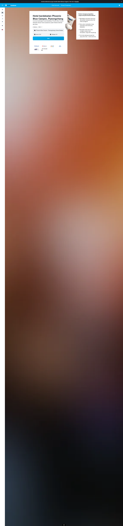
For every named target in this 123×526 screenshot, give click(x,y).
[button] (121, 1)
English (77, 1)
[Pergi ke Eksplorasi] (2, 21)
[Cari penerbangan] (2, 9)
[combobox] (37, 27)
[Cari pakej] (2, 18)
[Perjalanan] (2, 25)
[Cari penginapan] (2, 12)
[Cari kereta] (2, 15)
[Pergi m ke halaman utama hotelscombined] (10, 5)
